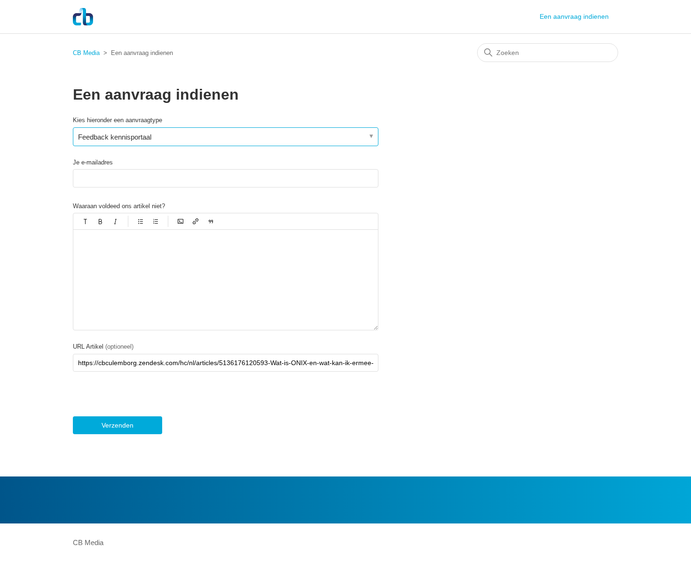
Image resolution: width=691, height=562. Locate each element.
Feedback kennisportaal (114, 137)
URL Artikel (103, 346)
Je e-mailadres (93, 162)
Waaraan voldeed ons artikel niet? (119, 206)
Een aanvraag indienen (574, 16)
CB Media (86, 52)
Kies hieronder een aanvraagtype (117, 120)
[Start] (83, 16)
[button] (85, 221)
